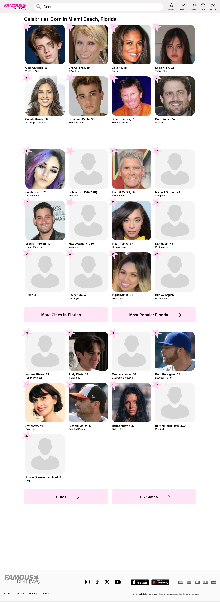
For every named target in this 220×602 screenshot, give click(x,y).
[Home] (38, 579)
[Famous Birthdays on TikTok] (97, 582)
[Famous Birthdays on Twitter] (107, 582)
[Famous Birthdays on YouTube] (118, 582)
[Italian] (205, 582)
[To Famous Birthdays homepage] (15, 6)
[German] (213, 582)
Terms (46, 593)
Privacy (33, 593)
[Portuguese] (189, 582)
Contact (20, 593)
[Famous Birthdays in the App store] (140, 582)
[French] (197, 582)
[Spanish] (180, 582)
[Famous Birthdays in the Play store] (160, 582)
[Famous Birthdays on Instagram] (87, 582)
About (7, 593)
